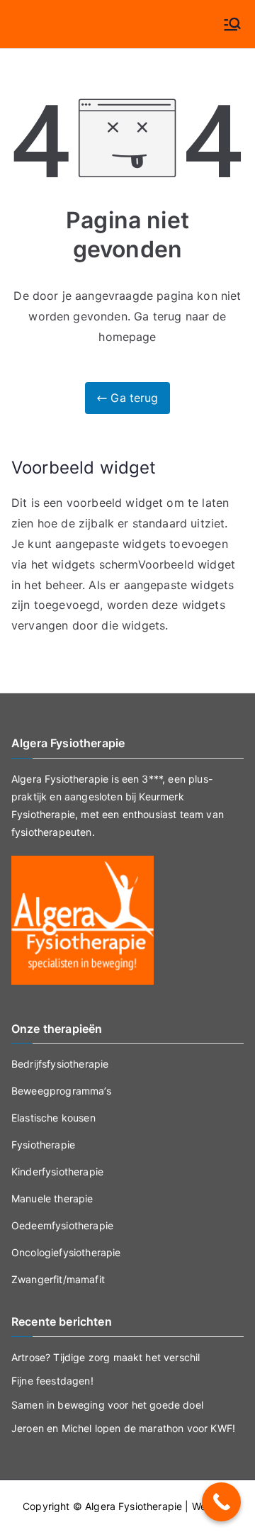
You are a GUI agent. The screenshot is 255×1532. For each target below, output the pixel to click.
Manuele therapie (52, 1198)
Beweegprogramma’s (61, 1091)
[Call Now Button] (221, 1501)
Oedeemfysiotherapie (62, 1225)
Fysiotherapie (43, 1145)
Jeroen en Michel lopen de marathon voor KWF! (123, 1428)
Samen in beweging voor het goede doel (107, 1405)
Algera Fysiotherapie (133, 1506)
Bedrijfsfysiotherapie (59, 1064)
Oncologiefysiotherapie (66, 1252)
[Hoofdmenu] (232, 24)
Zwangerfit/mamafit (58, 1279)
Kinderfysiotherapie (57, 1171)
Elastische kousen (53, 1118)
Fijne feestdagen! (52, 1381)
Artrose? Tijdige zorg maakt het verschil (105, 1357)
